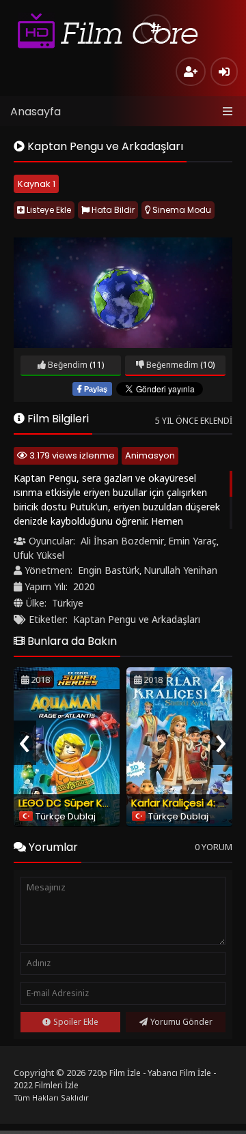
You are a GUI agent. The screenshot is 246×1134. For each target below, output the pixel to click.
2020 (84, 586)
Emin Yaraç (192, 540)
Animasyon (150, 455)
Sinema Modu (180, 210)
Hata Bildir (112, 210)
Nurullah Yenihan (180, 570)
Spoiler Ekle (75, 1022)
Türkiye (67, 602)
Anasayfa (35, 111)
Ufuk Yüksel (39, 555)
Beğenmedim (171, 364)
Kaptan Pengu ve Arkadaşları (136, 619)
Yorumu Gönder (181, 1022)
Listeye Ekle (48, 210)
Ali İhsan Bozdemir (122, 540)
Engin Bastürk (108, 570)
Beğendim (66, 364)
